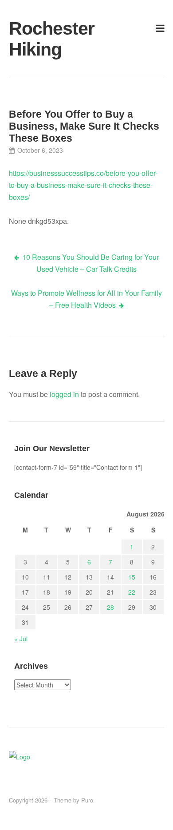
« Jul (21, 638)
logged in (64, 394)
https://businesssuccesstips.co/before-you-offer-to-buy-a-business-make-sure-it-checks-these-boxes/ (83, 185)
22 (131, 592)
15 (131, 576)
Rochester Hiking (34, 39)
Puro (87, 800)
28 (110, 607)
